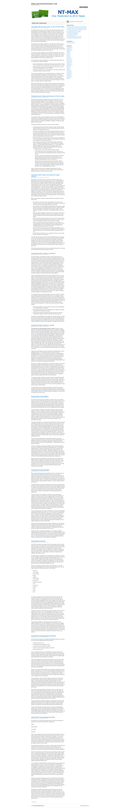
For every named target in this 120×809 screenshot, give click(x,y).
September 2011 (69, 76)
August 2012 (69, 66)
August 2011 (69, 77)
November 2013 (69, 47)
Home (81, 7)
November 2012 (69, 62)
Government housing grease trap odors (43, 717)
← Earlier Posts (33, 801)
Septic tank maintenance (71, 42)
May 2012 (68, 68)
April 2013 (68, 56)
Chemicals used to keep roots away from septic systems (45, 175)
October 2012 (69, 63)
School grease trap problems (39, 396)
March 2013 (69, 57)
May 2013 (68, 54)
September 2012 (69, 64)
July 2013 (68, 52)
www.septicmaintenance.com (44, 3)
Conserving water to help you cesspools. (43, 253)
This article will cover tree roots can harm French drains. (48, 27)
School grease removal (38, 541)
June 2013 (68, 53)
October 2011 (69, 74)
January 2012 (69, 72)
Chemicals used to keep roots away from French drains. (48, 96)
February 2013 (69, 58)
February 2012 (69, 71)
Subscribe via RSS (76, 21)
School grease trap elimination (40, 470)
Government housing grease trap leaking (43, 636)
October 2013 (69, 48)
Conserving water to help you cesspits (42, 325)
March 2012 (69, 69)
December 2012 (69, 61)
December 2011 (69, 73)
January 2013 (69, 59)
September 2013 (69, 49)
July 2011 (68, 78)
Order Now (85, 7)
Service (38, 97)
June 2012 (68, 67)
